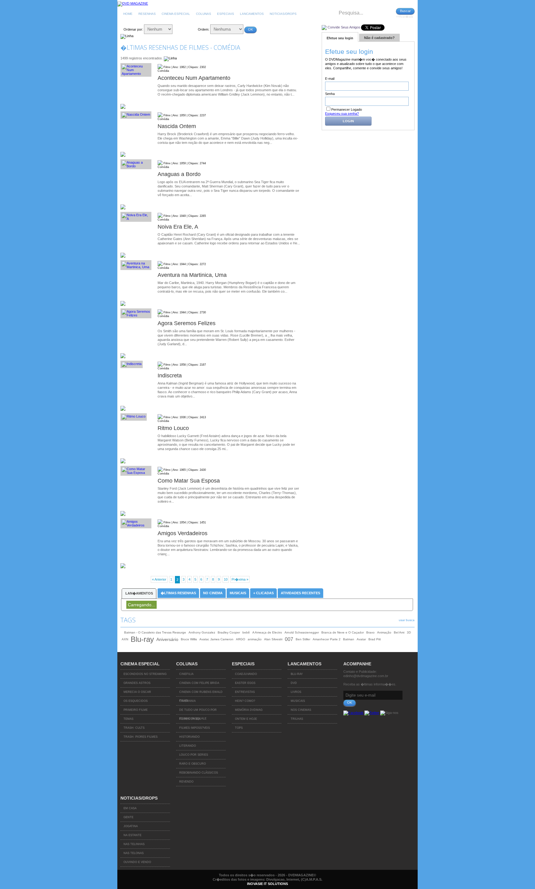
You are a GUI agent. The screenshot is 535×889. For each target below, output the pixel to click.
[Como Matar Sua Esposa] (135, 471)
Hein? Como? (245, 700)
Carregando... (141, 604)
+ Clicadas (263, 593)
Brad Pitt (374, 639)
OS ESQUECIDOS (136, 700)
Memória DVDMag (249, 709)
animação (255, 639)
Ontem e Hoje (246, 718)
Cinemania (187, 700)
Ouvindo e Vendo (137, 862)
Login (348, 121)
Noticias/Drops (283, 13)
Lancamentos (252, 13)
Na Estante (132, 835)
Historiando (189, 736)
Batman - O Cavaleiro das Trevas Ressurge (155, 632)
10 (226, 579)
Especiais (225, 13)
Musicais (238, 593)
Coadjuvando (246, 674)
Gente (128, 817)
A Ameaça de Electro (267, 632)
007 (289, 639)
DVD (294, 683)
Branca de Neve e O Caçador (342, 632)
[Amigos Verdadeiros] (135, 523)
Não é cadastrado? (379, 38)
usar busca (407, 620)
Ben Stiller (303, 639)
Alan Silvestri (273, 639)
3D (409, 632)
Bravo (370, 632)
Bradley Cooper (229, 632)
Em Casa (130, 808)
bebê (246, 632)
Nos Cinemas (301, 709)
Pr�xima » (240, 579)
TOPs (239, 727)
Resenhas (147, 13)
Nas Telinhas (134, 844)
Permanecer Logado (346, 109)
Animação (384, 632)
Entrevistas (245, 692)
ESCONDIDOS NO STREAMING (145, 674)
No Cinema (213, 593)
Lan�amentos (139, 593)
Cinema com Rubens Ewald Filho (201, 693)
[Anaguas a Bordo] (135, 164)
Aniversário (167, 639)
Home (128, 13)
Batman (348, 639)
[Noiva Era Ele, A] (135, 217)
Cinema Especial (176, 13)
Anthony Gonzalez (202, 632)
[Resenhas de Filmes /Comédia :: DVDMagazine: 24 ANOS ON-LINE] (132, 3)
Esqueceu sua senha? (342, 113)
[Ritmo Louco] (135, 417)
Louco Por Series (193, 754)
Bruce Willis (189, 639)
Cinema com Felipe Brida (199, 683)
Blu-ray (142, 639)
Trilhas (297, 718)
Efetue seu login (340, 38)
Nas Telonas (134, 853)
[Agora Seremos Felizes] (135, 313)
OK (250, 29)
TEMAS (128, 718)
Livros (296, 692)
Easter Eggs (245, 683)
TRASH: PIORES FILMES (141, 736)
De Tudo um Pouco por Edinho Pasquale (198, 711)
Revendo (186, 781)
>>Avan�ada (404, 16)
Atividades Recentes (300, 593)
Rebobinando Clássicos (198, 772)
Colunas (203, 13)
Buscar (405, 11)
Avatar (361, 639)
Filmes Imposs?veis (194, 727)
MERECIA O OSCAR (137, 692)
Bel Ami (399, 632)
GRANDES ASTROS (137, 683)
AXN (125, 639)
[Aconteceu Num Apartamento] (135, 70)
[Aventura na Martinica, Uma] (135, 265)
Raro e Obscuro (192, 763)
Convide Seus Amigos (344, 27)
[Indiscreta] (135, 364)
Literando (187, 745)
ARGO (240, 639)
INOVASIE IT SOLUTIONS (267, 884)
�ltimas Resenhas (178, 593)
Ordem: (203, 29)
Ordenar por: (133, 29)
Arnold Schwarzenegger (302, 632)
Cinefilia (186, 674)
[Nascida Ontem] (135, 115)
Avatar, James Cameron (216, 639)
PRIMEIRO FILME (136, 709)
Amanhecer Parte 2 (327, 639)
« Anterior (159, 579)
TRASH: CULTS (134, 727)
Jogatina (131, 826)
